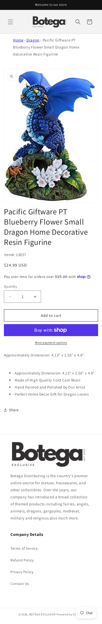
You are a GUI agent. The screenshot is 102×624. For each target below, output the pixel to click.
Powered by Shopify (69, 614)
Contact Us (19, 583)
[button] (10, 22)
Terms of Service (24, 548)
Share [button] (14, 410)
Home (18, 40)
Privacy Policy (21, 572)
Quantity (10, 286)
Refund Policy (22, 560)
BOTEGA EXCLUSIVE (42, 614)
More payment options (51, 342)
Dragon (32, 40)
